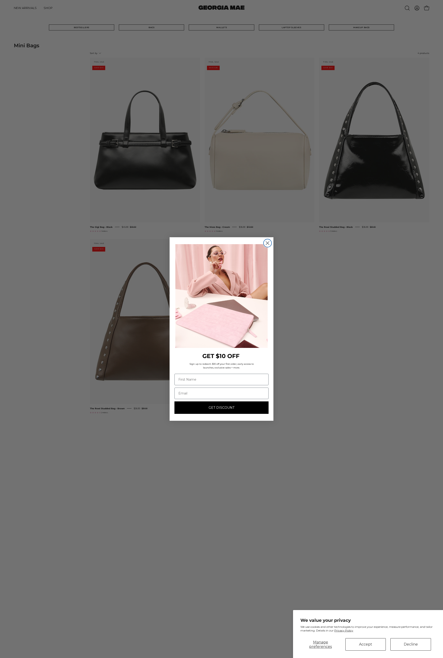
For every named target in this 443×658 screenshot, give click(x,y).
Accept (365, 644)
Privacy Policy (343, 630)
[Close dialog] (267, 243)
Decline (411, 644)
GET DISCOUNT (221, 408)
